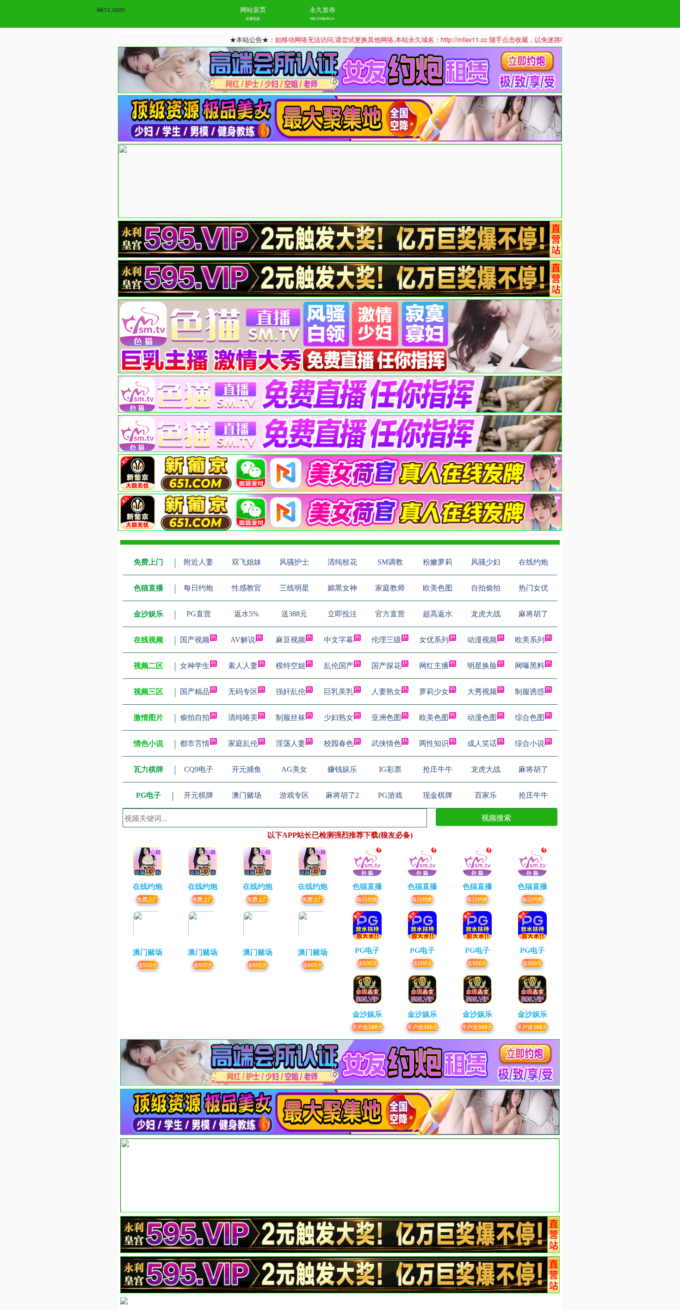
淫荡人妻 (290, 743)
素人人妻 (243, 666)
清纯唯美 (243, 717)
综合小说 (529, 743)
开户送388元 (367, 1027)
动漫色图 (482, 717)
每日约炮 (367, 899)
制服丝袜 (290, 717)
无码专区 (243, 691)
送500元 (367, 963)
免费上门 (147, 899)
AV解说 (242, 640)
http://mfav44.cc (322, 18)
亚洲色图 (386, 717)
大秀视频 (482, 691)
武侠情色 (386, 743)
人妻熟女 (386, 691)
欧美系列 (529, 640)
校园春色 (338, 743)
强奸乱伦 (290, 691)
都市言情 (195, 743)
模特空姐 (290, 666)
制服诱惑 (529, 691)
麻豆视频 (290, 640)
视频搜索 (496, 817)
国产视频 (195, 640)
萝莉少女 (434, 691)
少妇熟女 (338, 717)
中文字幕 (338, 640)
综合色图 (529, 717)
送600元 (147, 965)
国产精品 (195, 691)
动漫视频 (482, 640)
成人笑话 (482, 743)
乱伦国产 (338, 666)
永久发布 (322, 9)
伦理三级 (386, 640)
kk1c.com (111, 9)
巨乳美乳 (338, 691)
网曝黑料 (529, 666)
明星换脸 (482, 666)
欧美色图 (434, 717)
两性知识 (434, 743)
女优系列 (434, 640)
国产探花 (386, 666)
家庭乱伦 (243, 743)
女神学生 (195, 666)
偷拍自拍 (195, 717)
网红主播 (434, 666)
